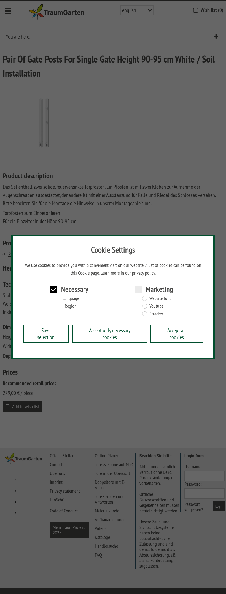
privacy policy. (144, 273)
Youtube (156, 306)
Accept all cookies (176, 334)
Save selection (46, 334)
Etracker (156, 314)
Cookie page (88, 273)
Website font (160, 298)
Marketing (159, 289)
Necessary (74, 289)
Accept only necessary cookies (110, 334)
